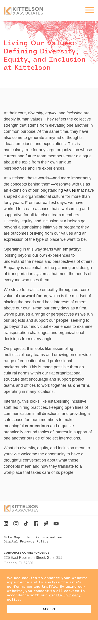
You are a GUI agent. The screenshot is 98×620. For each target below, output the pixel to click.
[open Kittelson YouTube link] (56, 524)
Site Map (12, 537)
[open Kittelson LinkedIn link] (5, 524)
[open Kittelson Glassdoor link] (46, 524)
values (70, 190)
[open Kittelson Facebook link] (36, 522)
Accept (49, 609)
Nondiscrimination (44, 537)
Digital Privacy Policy (26, 541)
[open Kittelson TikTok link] (26, 524)
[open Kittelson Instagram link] (16, 524)
